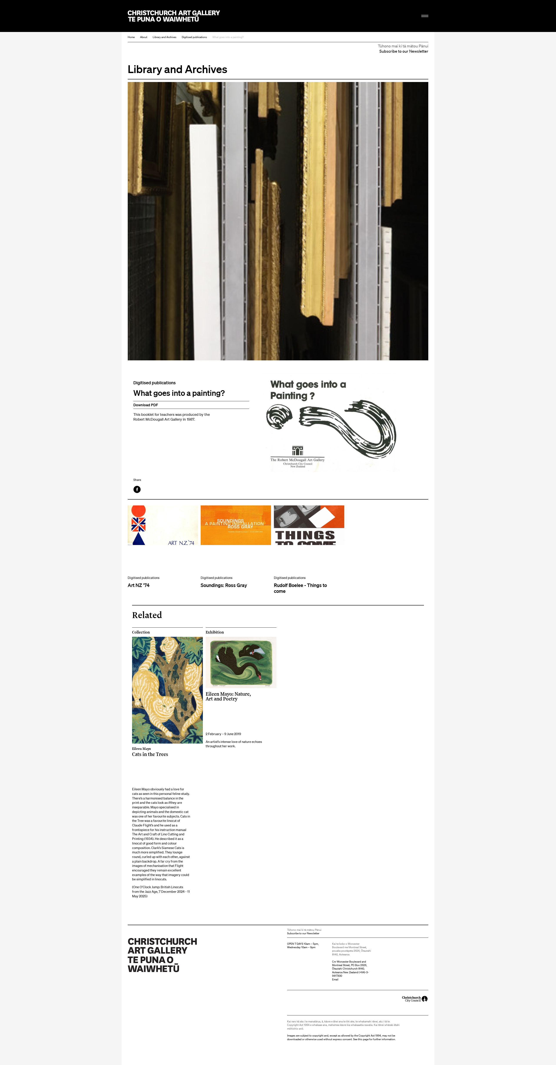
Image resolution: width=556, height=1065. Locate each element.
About (143, 37)
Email (335, 979)
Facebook (137, 489)
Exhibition (215, 632)
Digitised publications (194, 37)
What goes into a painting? (227, 37)
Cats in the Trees (150, 751)
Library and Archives (164, 37)
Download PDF (145, 405)
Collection (141, 632)
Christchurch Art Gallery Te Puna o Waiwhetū (174, 16)
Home (131, 37)
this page (363, 1039)
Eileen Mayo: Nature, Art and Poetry (228, 696)
